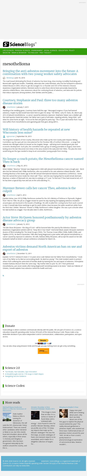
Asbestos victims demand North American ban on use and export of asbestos (42, 248)
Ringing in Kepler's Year (68, 407)
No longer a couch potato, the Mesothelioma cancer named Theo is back (43, 160)
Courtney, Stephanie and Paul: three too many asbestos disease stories (40, 101)
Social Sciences (50, 50)
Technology (33, 53)
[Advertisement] (43, 20)
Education (63, 50)
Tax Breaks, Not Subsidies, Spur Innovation (21, 372)
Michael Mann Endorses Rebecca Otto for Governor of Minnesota (14, 409)
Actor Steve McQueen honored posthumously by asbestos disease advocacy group (42, 219)
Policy (71, 50)
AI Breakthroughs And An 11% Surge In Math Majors (24, 374)
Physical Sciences (22, 50)
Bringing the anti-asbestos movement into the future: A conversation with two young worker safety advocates (40, 72)
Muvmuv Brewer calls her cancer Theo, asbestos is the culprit (39, 189)
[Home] (16, 44)
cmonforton (11, 107)
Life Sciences (8, 50)
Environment (37, 50)
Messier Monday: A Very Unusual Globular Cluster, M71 (43, 408)
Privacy (38, 461)
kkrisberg (10, 78)
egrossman (11, 136)
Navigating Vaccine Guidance (15, 376)
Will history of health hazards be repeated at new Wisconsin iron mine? (36, 131)
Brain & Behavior (19, 53)
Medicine (6, 53)
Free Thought (45, 53)
